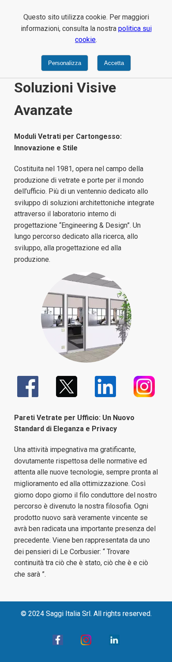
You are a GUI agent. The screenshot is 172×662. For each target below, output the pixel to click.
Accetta (114, 63)
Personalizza (64, 63)
